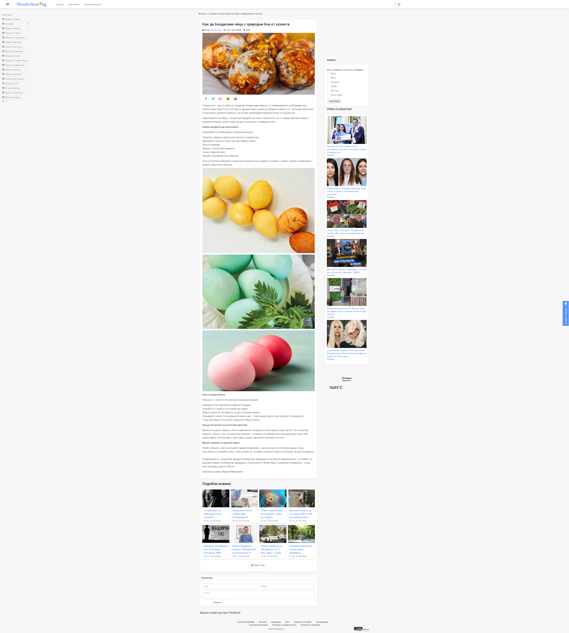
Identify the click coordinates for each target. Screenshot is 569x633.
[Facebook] (205, 98)
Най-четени (73, 4)
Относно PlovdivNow (246, 622)
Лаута (333, 73)
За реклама (276, 622)
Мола (333, 78)
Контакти (263, 622)
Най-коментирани (92, 4)
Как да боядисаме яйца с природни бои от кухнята (240, 14)
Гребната (335, 82)
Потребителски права (258, 625)
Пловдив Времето (347, 385)
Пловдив (213, 14)
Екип (287, 622)
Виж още (259, 565)
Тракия (334, 86)
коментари (207, 577)
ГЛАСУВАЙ (334, 101)
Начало (60, 4)
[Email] (228, 98)
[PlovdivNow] (362, 630)
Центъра (335, 90)
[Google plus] (220, 98)
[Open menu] (8, 4)
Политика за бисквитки (310, 625)
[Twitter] (213, 98)
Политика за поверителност (284, 625)
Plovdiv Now (216, 29)
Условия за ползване (303, 622)
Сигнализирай (322, 622)
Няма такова (336, 95)
